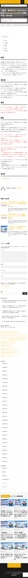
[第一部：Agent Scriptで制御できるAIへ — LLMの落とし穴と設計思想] (4, 229)
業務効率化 (12, 338)
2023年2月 (4, 461)
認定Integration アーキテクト (8, 349)
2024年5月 (4, 435)
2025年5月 (4, 401)
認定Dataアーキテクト (6, 345)
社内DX (18, 338)
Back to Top (14, 565)
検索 (2, 291)
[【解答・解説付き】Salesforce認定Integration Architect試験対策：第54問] (4, 204)
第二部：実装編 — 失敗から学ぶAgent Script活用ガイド (14, 321)
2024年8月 (4, 431)
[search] (26, 5)
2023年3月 (4, 457)
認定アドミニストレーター (7, 355)
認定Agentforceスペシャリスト (8, 342)
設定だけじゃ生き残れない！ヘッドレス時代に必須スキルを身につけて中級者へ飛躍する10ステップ (20, 514)
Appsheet (4, 332)
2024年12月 (5, 420)
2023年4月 (4, 454)
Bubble (9, 332)
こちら (2, 178)
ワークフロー (4, 338)
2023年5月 (4, 450)
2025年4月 (4, 405)
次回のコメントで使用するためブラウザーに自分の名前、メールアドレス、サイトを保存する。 (14, 284)
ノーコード (16, 335)
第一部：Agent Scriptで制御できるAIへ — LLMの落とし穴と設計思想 (20, 557)
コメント (3, 250)
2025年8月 (4, 390)
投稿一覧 (19, 188)
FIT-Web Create (16, 573)
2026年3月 (4, 367)
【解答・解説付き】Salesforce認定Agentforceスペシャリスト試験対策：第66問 (17, 216)
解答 (5, 45)
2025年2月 (4, 412)
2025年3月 (4, 408)
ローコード (23, 335)
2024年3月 (4, 439)
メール (3, 270)
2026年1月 (4, 375)
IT (17, 332)
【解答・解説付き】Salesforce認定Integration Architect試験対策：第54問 (17, 203)
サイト (2, 276)
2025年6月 (4, 397)
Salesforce (11, 19)
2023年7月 (4, 446)
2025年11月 (5, 378)
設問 (5, 40)
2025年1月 (4, 416)
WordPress (14, 575)
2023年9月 (4, 442)
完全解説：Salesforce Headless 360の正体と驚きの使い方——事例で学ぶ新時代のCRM (7, 513)
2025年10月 (5, 382)
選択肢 (5, 43)
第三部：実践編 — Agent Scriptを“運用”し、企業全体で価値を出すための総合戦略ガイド (20, 535)
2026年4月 (4, 363)
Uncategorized (5, 479)
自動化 (23, 338)
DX (14, 332)
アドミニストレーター (6, 335)
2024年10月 (5, 427)
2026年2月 (4, 371)
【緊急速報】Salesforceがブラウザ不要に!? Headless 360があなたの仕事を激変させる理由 (7, 536)
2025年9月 (4, 386)
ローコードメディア (18, 572)
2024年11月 (5, 423)
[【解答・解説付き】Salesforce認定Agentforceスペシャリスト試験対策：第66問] (4, 216)
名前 (2, 264)
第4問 (5, 50)
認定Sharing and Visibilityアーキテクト (10, 352)
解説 (5, 48)
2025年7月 (4, 393)
